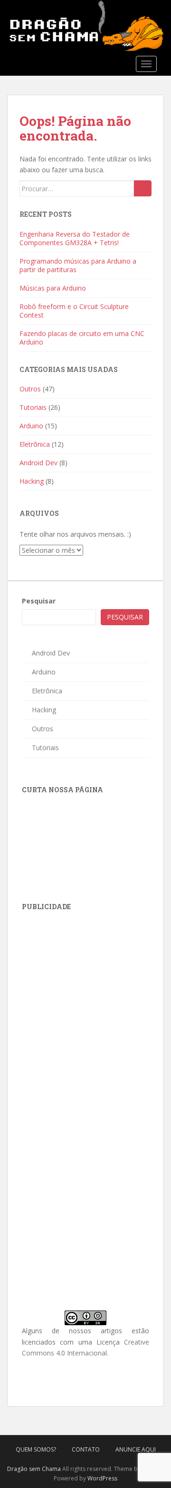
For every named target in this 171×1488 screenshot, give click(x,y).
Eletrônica (34, 444)
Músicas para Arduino (52, 287)
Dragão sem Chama (34, 1469)
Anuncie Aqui (135, 1449)
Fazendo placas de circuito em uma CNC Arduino (81, 337)
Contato (86, 1449)
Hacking (31, 481)
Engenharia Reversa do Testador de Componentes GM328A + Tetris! (74, 238)
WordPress (102, 1478)
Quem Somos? (36, 1449)
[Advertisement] (93, 981)
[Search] (143, 188)
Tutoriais (33, 407)
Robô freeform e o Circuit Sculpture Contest (74, 310)
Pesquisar (39, 600)
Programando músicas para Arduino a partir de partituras (77, 265)
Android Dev (38, 462)
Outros (30, 388)
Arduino (31, 425)
